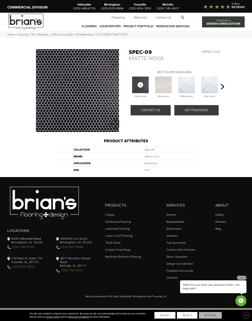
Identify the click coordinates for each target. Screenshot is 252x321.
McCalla (168, 6)
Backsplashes (175, 221)
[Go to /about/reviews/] (219, 6)
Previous (127, 81)
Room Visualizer (177, 256)
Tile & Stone (113, 242)
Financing (118, 17)
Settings (210, 315)
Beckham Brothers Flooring (123, 256)
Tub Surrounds (176, 242)
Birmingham (112, 6)
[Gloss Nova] (163, 85)
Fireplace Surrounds (179, 270)
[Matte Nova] (140, 85)
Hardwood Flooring (118, 221)
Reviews (220, 221)
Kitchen (171, 214)
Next (222, 81)
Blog (218, 228)
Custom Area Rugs (117, 249)
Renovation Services (172, 26)
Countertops (110, 26)
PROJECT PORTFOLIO (138, 26)
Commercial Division (27, 7)
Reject (187, 315)
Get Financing (196, 110)
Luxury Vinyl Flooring (119, 235)
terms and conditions (78, 317)
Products (43, 34)
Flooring (89, 26)
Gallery (220, 214)
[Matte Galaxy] (186, 85)
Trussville (140, 6)
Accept (165, 315)
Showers (172, 235)
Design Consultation (179, 263)
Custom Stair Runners (180, 249)
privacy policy (53, 317)
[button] (183, 17)
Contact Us (163, 17)
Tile (32, 34)
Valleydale (84, 6)
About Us (140, 17)
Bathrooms (173, 228)
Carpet (110, 214)
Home (11, 34)
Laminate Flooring (117, 228)
